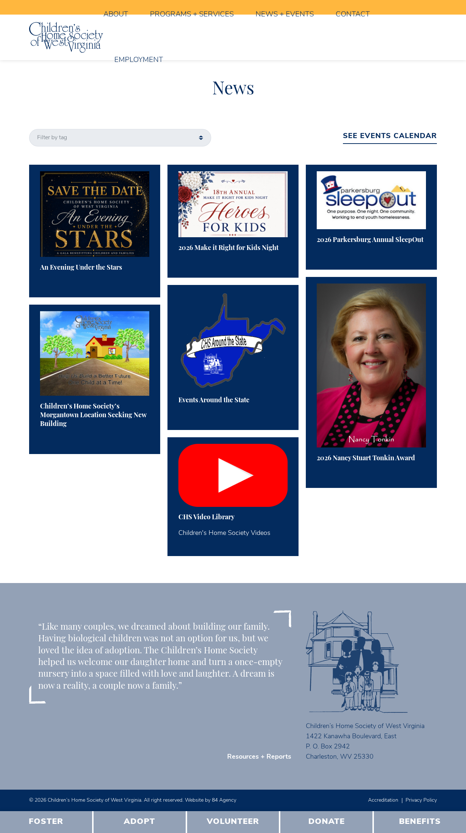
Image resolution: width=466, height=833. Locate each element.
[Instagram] (34, 7)
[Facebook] (29, 7)
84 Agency (224, 800)
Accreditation (383, 800)
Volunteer (233, 822)
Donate (326, 822)
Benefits (420, 822)
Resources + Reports (259, 757)
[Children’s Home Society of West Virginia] (66, 37)
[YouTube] (40, 7)
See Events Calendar (390, 136)
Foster (46, 822)
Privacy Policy (421, 800)
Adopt (139, 822)
